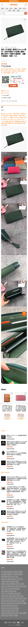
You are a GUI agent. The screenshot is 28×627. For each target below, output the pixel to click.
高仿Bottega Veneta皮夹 (16, 579)
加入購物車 (13, 85)
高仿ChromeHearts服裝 (7, 588)
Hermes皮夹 (13, 47)
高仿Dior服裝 (4, 591)
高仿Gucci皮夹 (20, 596)
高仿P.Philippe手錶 (5, 610)
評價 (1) (3, 110)
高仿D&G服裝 (16, 588)
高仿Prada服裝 (23, 613)
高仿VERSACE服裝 (13, 615)
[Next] (27, 407)
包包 (7, 8)
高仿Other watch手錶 (6, 608)
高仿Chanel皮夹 (22, 586)
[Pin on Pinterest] (13, 101)
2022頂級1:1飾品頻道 (17, 574)
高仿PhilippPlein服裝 (6, 613)
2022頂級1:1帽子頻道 (17, 571)
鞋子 (11, 8)
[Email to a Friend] (10, 101)
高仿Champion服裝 (6, 586)
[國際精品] (14, 4)
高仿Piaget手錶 (15, 613)
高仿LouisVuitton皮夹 (15, 603)
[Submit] (25, 13)
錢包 (14, 10)
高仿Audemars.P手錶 (13, 576)
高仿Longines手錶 (5, 603)
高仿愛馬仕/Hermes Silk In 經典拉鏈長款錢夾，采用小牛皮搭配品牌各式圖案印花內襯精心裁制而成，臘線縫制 (21, 408)
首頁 (2, 8)
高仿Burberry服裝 (14, 581)
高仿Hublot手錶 (5, 601)
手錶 (20, 8)
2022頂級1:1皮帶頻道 (6, 574)
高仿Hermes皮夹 (7, 97)
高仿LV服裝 (23, 603)
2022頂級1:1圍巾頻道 (6, 571)
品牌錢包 (7, 47)
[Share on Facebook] (5, 101)
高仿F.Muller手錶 (12, 591)
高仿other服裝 (15, 608)
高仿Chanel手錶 (14, 586)
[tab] (14, 106)
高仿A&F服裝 (4, 576)
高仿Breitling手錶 (5, 581)
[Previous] (1, 407)
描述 (2, 107)
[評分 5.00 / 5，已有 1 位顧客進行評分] (14, 63)
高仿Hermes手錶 (5, 598)
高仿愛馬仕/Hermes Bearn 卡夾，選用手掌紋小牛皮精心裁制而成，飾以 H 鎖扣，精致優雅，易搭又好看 (7, 408)
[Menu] (2, 5)
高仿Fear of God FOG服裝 (7, 593)
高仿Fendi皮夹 (5, 596)
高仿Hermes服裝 (14, 598)
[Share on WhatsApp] (2, 101)
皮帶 (9, 10)
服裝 (15, 8)
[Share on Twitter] (8, 101)
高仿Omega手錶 (13, 605)
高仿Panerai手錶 (14, 610)
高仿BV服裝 (12, 584)
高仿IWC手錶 (13, 601)
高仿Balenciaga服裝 (6, 579)
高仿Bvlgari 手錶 (5, 584)
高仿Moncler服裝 (5, 605)
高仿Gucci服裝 (12, 596)
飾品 (18, 10)
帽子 (24, 8)
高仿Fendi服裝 (17, 593)
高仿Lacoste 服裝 (20, 601)
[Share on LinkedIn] (16, 101)
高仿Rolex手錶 (5, 615)
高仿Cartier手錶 (20, 584)
